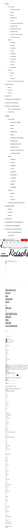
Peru (12, 75)
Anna (6, 527)
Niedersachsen (14, 26)
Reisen (7, 3)
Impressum (16, 397)
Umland (10, 92)
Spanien (12, 64)
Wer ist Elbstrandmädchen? (14, 109)
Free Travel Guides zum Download (16, 81)
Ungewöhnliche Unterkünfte (13, 99)
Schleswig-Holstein (15, 37)
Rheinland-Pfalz (14, 31)
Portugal (13, 61)
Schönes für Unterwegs (11, 102)
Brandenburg (14, 17)
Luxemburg (13, 53)
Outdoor (10, 90)
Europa (9, 39)
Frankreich (13, 48)
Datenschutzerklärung (18, 398)
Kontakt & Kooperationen (12, 106)
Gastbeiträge (11, 111)
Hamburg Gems (9, 84)
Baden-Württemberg (15, 9)
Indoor (9, 87)
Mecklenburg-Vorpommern (17, 23)
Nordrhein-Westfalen (16, 28)
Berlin (12, 15)
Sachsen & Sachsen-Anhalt (17, 34)
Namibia (12, 72)
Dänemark (13, 42)
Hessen (12, 20)
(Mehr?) (7, 370)
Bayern (12, 12)
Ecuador (13, 78)
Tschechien (13, 67)
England (13, 45)
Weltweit (10, 70)
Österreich (13, 59)
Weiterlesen (8, 526)
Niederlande (13, 56)
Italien (12, 50)
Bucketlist (8, 95)
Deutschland (11, 6)
